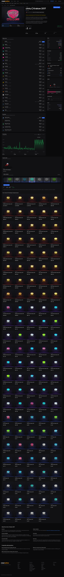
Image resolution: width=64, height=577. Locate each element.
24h (35, 134)
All (43, 134)
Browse (12, 1)
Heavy (18, 3)
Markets (15, 1)
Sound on (59, 174)
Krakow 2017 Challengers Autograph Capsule (53, 530)
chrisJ (61, 107)
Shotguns (15, 3)
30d (40, 134)
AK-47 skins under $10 (32, 568)
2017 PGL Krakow (59, 104)
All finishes (31, 570)
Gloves (24, 3)
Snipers (12, 3)
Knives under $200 (32, 569)
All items (3, 3)
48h (37, 134)
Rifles (5, 3)
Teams (42, 566)
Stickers (8, 5)
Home (2, 5)
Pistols (8, 3)
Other (61, 109)
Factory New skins (32, 566)
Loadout (18, 1)
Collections (19, 568)
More (27, 3)
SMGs (10, 3)
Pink (60, 47)
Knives (21, 3)
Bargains (42, 567)
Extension (52, 1)
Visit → (43, 41)
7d (38, 134)
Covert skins (31, 567)
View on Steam (57, 7)
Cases (18, 567)
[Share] (61, 7)
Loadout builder (43, 568)
